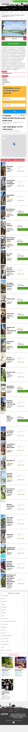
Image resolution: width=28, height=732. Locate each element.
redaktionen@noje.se (17, 720)
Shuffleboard (5, 638)
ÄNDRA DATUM (20, 171)
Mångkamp (4, 627)
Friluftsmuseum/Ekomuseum (9, 621)
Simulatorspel (5, 641)
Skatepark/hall (5, 644)
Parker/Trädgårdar (6, 635)
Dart (3, 615)
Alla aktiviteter (7, 650)
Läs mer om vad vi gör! (20, 717)
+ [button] (3, 136)
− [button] (3, 139)
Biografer (4, 607)
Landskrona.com (4, 11)
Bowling (4, 610)
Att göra (6, 8)
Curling (4, 613)
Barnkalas (4, 601)
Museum (4, 633)
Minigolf (4, 630)
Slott (3, 647)
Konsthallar (5, 624)
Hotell (11, 11)
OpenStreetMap (15, 156)
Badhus (3, 598)
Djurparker (4, 618)
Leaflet (6, 156)
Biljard (3, 604)
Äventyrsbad (5, 595)
